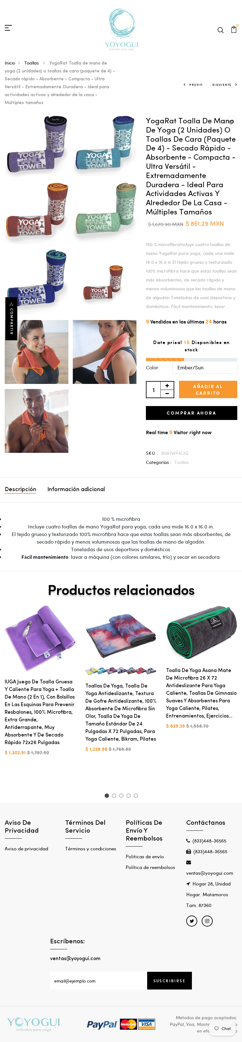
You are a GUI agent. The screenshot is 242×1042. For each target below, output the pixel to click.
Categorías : (158, 462)
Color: (152, 367)
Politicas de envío (145, 856)
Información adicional (76, 490)
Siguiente (222, 85)
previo (196, 85)
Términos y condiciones (90, 848)
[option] (40, 685)
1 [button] (107, 796)
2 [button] (115, 796)
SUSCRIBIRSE (169, 980)
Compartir (11, 321)
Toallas (32, 63)
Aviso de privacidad (26, 848)
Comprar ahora (191, 413)
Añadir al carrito (208, 389)
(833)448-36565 (209, 840)
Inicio (10, 63)
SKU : (152, 453)
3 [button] (122, 796)
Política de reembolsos (150, 867)
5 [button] (137, 796)
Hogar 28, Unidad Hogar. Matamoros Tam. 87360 (208, 894)
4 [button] (130, 796)
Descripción (20, 490)
